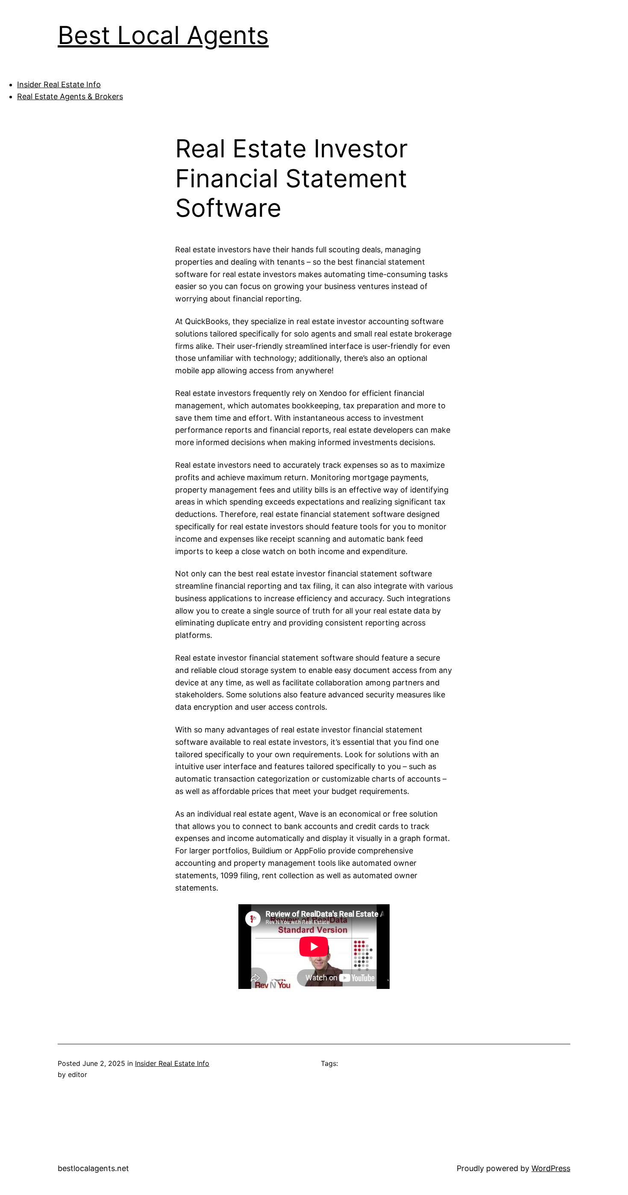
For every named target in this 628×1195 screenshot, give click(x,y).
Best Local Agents (163, 35)
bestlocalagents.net (93, 1168)
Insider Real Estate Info (59, 84)
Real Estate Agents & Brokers (70, 96)
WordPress (550, 1168)
